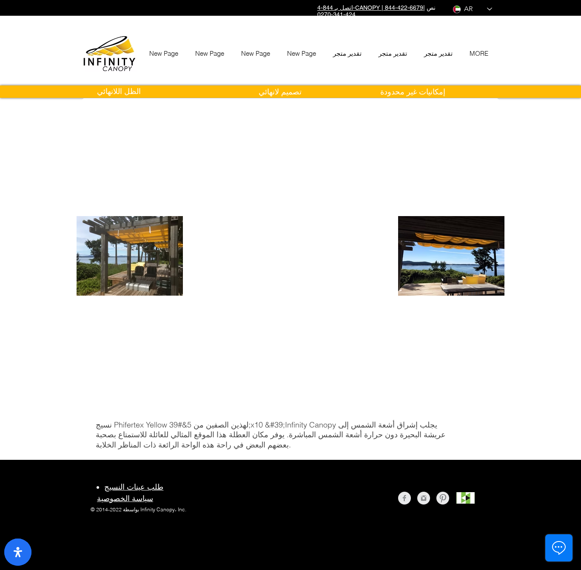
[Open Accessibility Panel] (17, 552)
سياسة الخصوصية (125, 498)
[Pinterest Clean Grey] (442, 498)
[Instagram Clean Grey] (423, 498)
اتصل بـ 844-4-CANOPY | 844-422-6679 (370, 7)
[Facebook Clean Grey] (404, 498)
